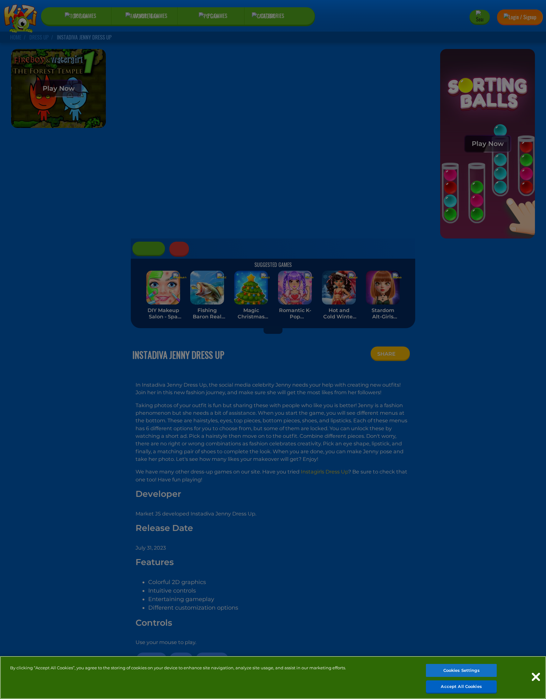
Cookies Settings (461, 670)
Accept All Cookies (461, 686)
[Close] (536, 677)
